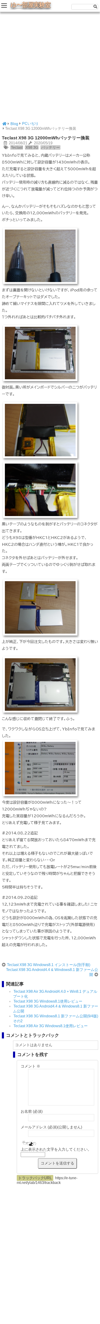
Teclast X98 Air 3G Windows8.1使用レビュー (50, 1026)
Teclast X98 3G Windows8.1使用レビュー (47, 1001)
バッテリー (50, 147)
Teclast (17, 147)
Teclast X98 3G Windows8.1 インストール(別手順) (48, 965)
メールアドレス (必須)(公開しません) (51, 1127)
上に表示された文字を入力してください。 (56, 1149)
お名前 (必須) (32, 1111)
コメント (30, 1066)
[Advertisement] (50, 69)
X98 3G (32, 147)
